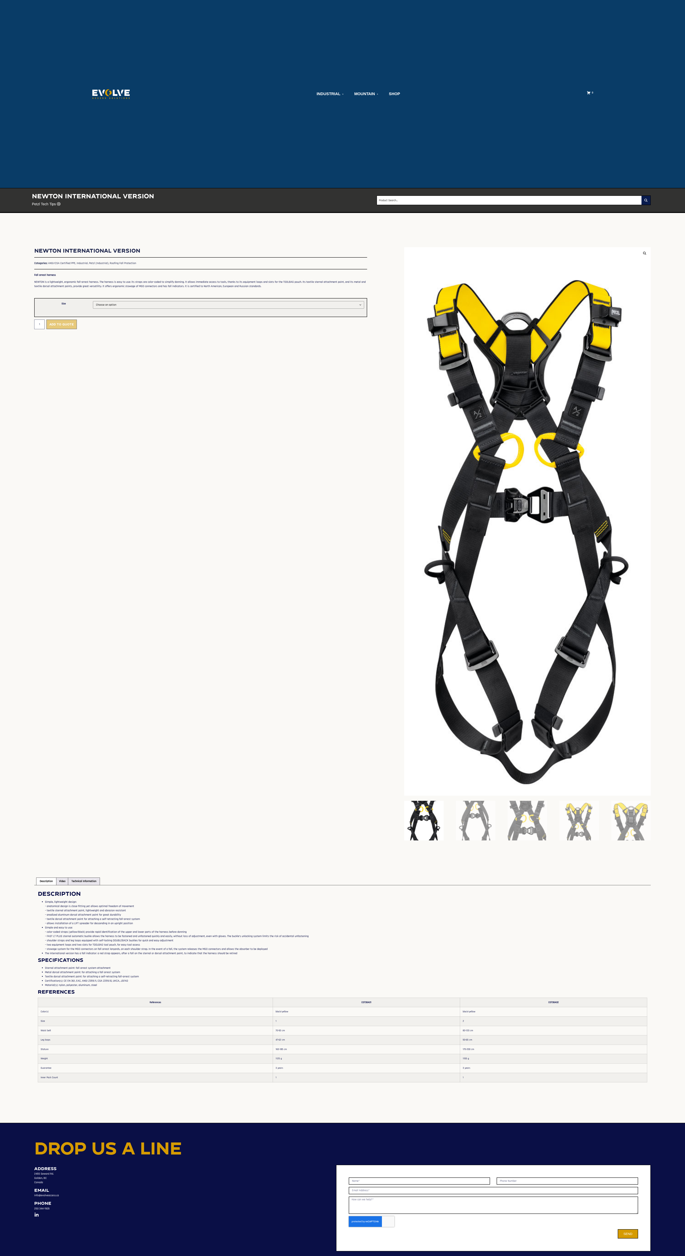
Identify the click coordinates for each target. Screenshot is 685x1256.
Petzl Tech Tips (44, 204)
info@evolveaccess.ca (46, 1195)
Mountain (364, 94)
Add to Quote (61, 324)
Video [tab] (62, 881)
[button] (644, 253)
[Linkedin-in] (36, 1215)
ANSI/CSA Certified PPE (61, 263)
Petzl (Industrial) (98, 263)
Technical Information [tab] (84, 881)
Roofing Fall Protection (123, 263)
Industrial (328, 94)
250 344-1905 (42, 1208)
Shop (394, 94)
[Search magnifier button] (645, 200)
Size (64, 303)
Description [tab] (46, 881)
